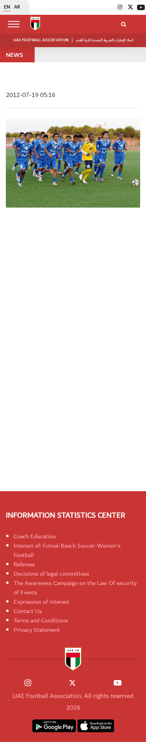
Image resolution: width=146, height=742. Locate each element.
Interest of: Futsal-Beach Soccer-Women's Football (67, 550)
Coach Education (35, 536)
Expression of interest (41, 602)
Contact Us (28, 611)
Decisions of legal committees (51, 574)
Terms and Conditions (41, 620)
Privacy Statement (37, 630)
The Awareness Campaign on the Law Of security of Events (75, 587)
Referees (24, 564)
